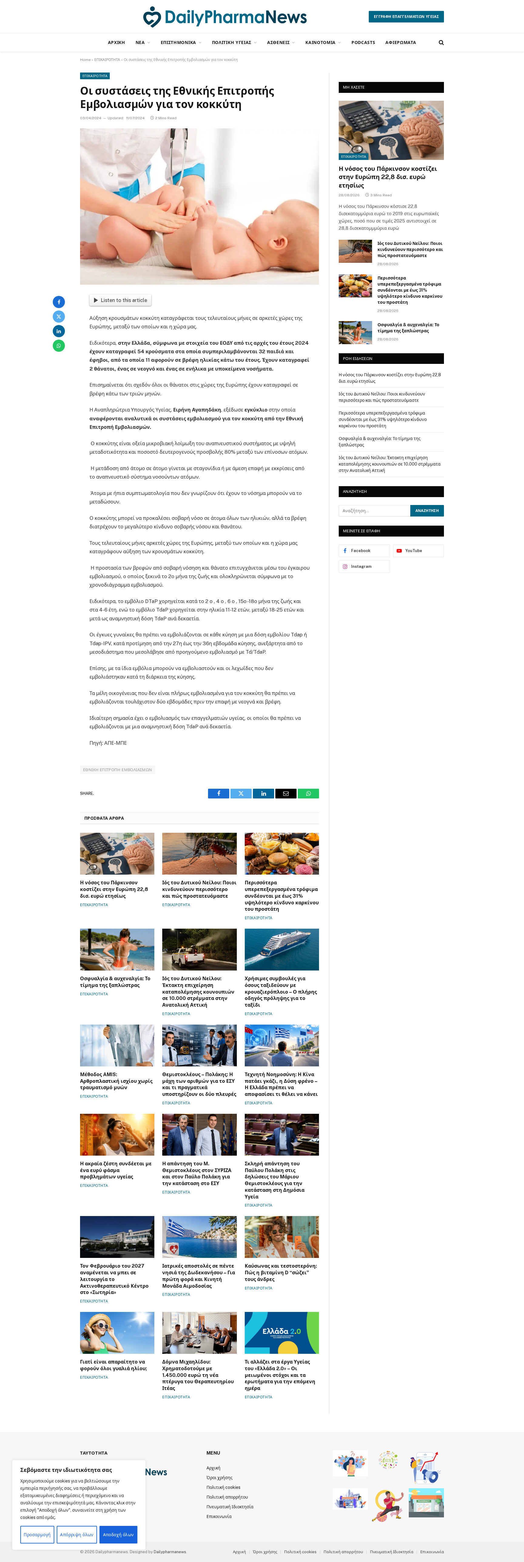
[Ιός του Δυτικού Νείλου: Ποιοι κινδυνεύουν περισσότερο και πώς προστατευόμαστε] (199, 854)
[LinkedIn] (59, 331)
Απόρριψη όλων (76, 1534)
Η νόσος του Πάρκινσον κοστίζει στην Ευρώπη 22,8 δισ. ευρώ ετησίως (114, 889)
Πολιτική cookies (223, 1487)
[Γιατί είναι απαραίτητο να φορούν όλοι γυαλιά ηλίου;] (117, 1333)
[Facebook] (59, 302)
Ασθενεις (278, 42)
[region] (79, 1505)
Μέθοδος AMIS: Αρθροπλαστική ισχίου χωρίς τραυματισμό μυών (116, 1081)
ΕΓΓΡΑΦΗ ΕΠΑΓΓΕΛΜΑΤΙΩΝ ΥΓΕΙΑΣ (406, 17)
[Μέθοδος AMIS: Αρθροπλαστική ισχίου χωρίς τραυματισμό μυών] (117, 1045)
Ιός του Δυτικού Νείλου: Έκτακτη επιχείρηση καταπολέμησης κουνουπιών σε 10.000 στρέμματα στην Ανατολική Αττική (198, 992)
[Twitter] (59, 316)
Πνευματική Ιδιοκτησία (230, 1506)
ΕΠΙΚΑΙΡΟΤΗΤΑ (107, 60)
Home (85, 60)
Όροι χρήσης (220, 1477)
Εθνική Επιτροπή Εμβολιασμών (117, 769)
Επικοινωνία (219, 1516)
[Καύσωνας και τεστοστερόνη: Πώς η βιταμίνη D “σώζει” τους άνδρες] (282, 1237)
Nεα (140, 42)
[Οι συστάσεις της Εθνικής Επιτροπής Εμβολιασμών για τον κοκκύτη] (199, 206)
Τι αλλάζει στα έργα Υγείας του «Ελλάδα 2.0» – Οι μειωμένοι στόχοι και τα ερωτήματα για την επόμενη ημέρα (280, 1375)
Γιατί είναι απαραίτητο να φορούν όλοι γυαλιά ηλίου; (113, 1365)
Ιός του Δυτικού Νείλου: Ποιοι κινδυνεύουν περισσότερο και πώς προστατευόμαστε (199, 889)
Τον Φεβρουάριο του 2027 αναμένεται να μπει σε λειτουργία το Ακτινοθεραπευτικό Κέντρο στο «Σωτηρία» (114, 1279)
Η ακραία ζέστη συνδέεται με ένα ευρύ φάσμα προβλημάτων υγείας (116, 1170)
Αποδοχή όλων (118, 1534)
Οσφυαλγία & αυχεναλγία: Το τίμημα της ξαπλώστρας (115, 982)
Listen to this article (124, 300)
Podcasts (363, 42)
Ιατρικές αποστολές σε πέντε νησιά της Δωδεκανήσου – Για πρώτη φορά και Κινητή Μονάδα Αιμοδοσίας (198, 1276)
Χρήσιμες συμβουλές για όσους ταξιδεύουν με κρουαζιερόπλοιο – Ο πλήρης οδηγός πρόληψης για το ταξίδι (281, 992)
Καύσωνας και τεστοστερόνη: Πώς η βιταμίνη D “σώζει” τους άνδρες (281, 1272)
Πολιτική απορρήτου (227, 1497)
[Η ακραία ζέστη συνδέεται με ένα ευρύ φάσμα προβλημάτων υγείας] (117, 1135)
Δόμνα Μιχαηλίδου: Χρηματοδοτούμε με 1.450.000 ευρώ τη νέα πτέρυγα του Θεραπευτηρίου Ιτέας (198, 1375)
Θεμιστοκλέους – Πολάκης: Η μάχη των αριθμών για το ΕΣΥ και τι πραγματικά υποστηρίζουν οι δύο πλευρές (199, 1084)
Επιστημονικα (178, 42)
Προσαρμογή (37, 1534)
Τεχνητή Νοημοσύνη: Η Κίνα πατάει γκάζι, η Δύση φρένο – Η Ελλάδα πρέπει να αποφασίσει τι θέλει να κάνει (281, 1084)
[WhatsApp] (59, 346)
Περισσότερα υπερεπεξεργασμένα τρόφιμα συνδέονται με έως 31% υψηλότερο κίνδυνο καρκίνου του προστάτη (282, 896)
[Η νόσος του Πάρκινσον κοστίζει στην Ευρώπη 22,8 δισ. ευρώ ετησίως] (117, 854)
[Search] (441, 42)
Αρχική (213, 1467)
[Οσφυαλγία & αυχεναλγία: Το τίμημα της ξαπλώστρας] (117, 950)
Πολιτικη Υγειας (232, 42)
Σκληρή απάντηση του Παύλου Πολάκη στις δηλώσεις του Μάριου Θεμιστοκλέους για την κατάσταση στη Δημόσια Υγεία (274, 1180)
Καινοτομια (320, 42)
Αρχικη (116, 42)
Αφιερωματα (400, 42)
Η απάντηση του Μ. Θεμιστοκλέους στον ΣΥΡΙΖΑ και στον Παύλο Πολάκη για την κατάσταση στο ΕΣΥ (196, 1173)
